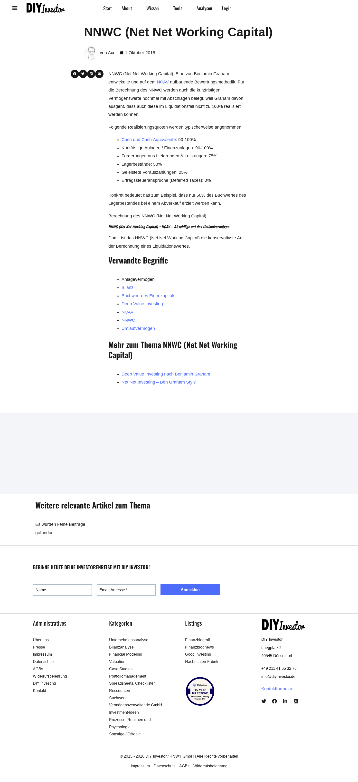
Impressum (42, 654)
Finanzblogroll (197, 640)
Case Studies (120, 669)
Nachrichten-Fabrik (201, 662)
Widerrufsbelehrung (50, 676)
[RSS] (295, 701)
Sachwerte (118, 698)
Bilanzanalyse (121, 647)
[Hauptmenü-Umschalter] (15, 8)
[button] (134, 8)
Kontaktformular (276, 688)
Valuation (117, 662)
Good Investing (198, 654)
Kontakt (39, 691)
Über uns (41, 640)
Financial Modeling (125, 654)
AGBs (38, 669)
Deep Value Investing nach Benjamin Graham (166, 374)
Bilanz (127, 287)
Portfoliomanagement (127, 676)
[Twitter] (263, 701)
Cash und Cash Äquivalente (149, 139)
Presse (39, 647)
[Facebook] (274, 701)
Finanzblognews (199, 647)
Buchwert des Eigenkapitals (148, 295)
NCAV (163, 82)
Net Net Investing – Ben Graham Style (159, 382)
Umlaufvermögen (138, 328)
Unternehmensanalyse (128, 640)
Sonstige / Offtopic (125, 734)
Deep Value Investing (142, 303)
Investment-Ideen (124, 712)
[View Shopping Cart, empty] (254, 8)
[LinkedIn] (285, 701)
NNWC (128, 320)
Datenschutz (44, 662)
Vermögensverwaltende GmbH (135, 705)
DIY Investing (44, 683)
